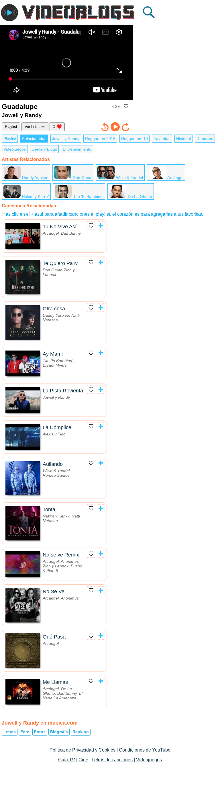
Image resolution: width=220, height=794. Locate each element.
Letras (9, 731)
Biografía (59, 731)
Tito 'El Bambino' (88, 196)
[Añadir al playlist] (101, 225)
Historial (183, 138)
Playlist (11, 126)
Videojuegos (14, 149)
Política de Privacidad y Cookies (82, 750)
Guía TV (66, 759)
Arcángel (175, 177)
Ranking (80, 731)
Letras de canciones (112, 759)
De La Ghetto (140, 196)
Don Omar (82, 177)
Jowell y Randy (65, 138)
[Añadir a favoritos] (126, 106)
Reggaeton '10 (134, 138)
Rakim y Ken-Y (35, 196)
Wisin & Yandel (129, 177)
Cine (83, 759)
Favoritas (162, 138)
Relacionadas (34, 138)
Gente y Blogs (44, 149)
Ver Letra (33, 126)
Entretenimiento (77, 149)
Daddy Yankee (35, 177)
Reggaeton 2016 (100, 138)
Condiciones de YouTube (144, 750)
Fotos (40, 731)
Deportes (205, 138)
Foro (25, 731)
